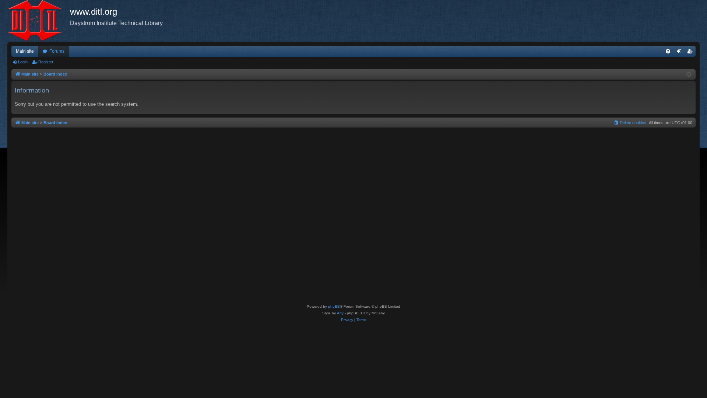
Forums (56, 51)
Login (23, 62)
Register (45, 62)
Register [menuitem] (691, 53)
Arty (340, 313)
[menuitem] (667, 51)
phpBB (334, 306)
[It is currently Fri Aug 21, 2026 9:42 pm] (688, 74)
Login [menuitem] (680, 53)
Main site (25, 51)
